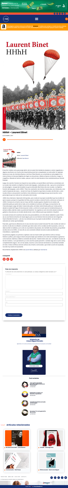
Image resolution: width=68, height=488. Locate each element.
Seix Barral (25, 158)
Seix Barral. (44, 250)
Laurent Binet (24, 155)
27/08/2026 (32, 386)
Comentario (8, 274)
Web (6, 302)
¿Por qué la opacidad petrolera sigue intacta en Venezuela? (37, 384)
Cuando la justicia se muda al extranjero (37, 402)
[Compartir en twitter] (7, 259)
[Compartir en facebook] (4, 259)
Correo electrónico (10, 296)
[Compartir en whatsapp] (11, 259)
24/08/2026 (32, 414)
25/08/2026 (32, 404)
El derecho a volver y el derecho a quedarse (36, 393)
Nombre (7, 291)
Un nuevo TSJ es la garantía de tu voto (38, 411)
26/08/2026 (32, 395)
